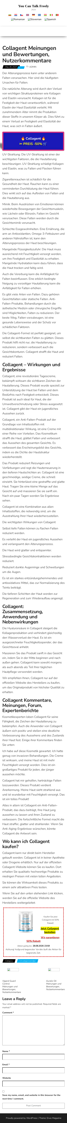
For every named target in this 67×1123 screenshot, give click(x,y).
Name (6, 1051)
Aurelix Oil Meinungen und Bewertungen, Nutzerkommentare (55, 985)
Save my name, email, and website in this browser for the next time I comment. (31, 1097)
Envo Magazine (54, 1118)
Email (6, 1064)
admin (32, 66)
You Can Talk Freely (33, 6)
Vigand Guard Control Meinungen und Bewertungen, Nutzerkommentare (11, 987)
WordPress (31, 1118)
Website (6, 1078)
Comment (8, 1012)
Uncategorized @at (28, 961)
